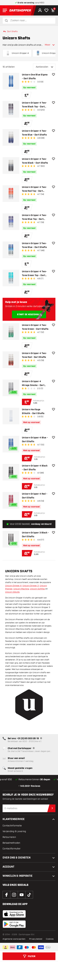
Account (8, 867)
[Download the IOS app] (14, 914)
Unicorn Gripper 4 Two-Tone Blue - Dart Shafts (34, 133)
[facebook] (6, 895)
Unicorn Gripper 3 (30, 585)
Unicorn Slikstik (12, 592)
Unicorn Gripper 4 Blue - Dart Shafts (35, 439)
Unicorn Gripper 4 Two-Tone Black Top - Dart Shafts (34, 105)
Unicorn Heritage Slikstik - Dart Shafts (33, 411)
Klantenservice (14, 819)
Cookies (50, 939)
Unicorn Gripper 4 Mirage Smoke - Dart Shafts (33, 383)
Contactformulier (11, 848)
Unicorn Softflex (37, 589)
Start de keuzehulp (29, 314)
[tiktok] (29, 895)
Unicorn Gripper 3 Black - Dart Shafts (35, 534)
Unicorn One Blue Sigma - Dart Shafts (35, 76)
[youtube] (21, 895)
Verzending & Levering (14, 831)
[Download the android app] (14, 924)
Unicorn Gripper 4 (13, 585)
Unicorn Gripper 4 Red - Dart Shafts (34, 496)
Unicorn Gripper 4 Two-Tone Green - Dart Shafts (35, 327)
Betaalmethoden (11, 843)
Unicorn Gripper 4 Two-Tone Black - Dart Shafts (35, 161)
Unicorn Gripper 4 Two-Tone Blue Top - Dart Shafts (34, 217)
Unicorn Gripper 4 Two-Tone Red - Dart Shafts (34, 355)
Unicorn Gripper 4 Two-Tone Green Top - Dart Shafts (34, 273)
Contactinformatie (12, 825)
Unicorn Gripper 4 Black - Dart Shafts (35, 467)
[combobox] (30, 20)
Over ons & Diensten (16, 857)
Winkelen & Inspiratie (18, 876)
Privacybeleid (35, 939)
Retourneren (9, 837)
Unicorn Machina (21, 589)
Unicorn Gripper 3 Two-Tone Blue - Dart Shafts (34, 245)
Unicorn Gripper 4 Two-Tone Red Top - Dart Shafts (34, 189)
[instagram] (14, 895)
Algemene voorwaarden (14, 939)
